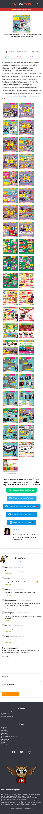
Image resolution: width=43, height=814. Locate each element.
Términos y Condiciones (8, 715)
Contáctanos (5, 713)
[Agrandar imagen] (21, 15)
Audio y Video (5, 729)
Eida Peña (16, 529)
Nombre (5, 676)
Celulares (4, 730)
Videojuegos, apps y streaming (10, 744)
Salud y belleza (5, 741)
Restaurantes (5, 739)
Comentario (6, 656)
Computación (5, 732)
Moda (3, 738)
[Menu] (3, 4)
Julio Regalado (23, 52)
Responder (8, 573)
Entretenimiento (5, 735)
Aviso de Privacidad (7, 716)
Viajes (3, 742)
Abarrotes (4, 727)
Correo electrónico (8, 685)
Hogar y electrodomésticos (9, 736)
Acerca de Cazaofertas (8, 712)
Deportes (4, 733)
